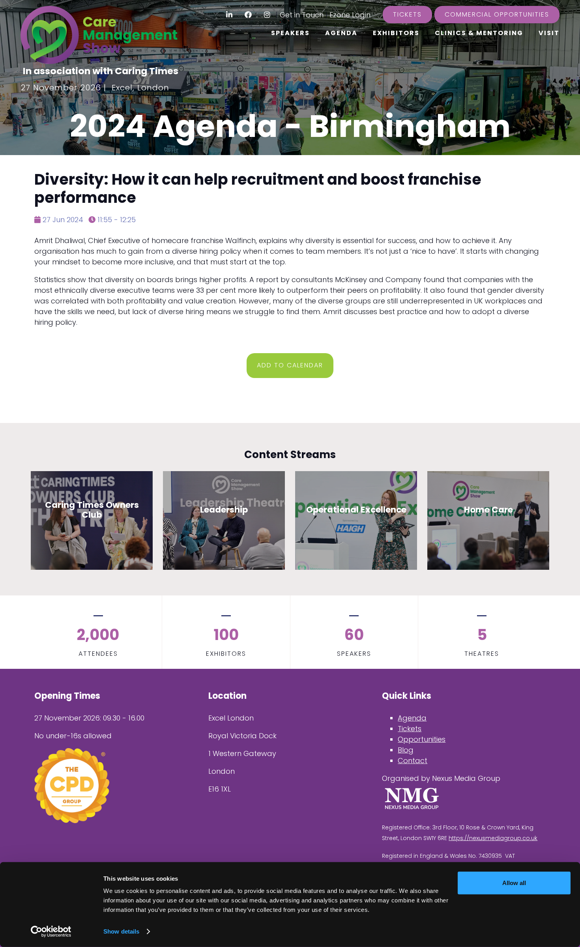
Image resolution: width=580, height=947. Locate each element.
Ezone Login (349, 15)
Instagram (267, 14)
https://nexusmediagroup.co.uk (493, 838)
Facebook (248, 14)
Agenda (341, 32)
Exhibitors (396, 32)
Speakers (290, 32)
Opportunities (421, 739)
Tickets (407, 14)
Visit (549, 32)
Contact (412, 760)
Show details (121, 931)
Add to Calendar (290, 365)
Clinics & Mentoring (479, 32)
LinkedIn (229, 14)
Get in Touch (302, 15)
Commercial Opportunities (497, 14)
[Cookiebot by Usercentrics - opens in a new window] (51, 932)
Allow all (514, 883)
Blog (405, 750)
